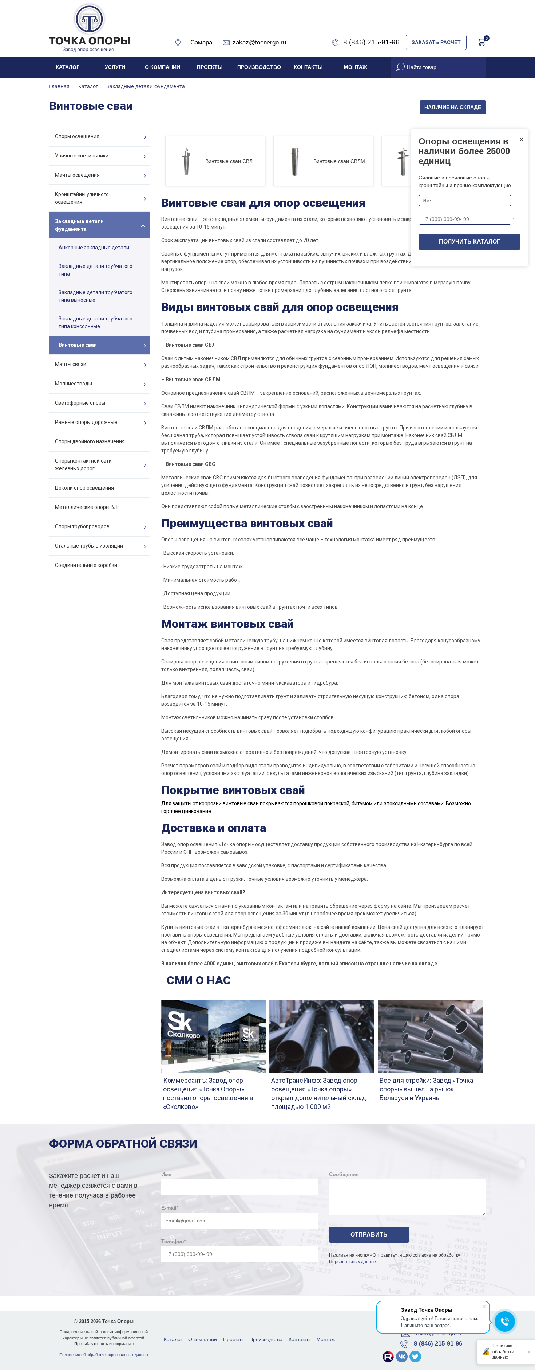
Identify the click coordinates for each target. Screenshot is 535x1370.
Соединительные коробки (86, 565)
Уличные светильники (81, 156)
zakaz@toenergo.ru (438, 1333)
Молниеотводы (73, 383)
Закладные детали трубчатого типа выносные (95, 296)
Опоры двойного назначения (90, 441)
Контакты (308, 67)
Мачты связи (70, 364)
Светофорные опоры (80, 403)
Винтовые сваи (78, 345)
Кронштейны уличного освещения (82, 198)
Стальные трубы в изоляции (89, 546)
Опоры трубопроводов (82, 526)
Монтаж (355, 67)
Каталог (67, 67)
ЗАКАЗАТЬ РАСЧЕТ (436, 42)
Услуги (115, 67)
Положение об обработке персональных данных (103, 1355)
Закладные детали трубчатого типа (95, 270)
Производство (259, 67)
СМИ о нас (199, 980)
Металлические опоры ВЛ (86, 507)
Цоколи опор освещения (84, 488)
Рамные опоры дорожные (86, 422)
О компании (162, 67)
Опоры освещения (77, 136)
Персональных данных (353, 1261)
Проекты (210, 67)
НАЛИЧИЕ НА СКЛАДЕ (452, 107)
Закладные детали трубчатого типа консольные (95, 322)
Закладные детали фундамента (79, 225)
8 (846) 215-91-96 (438, 1343)
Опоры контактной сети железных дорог (83, 464)
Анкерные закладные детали (94, 247)
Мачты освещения (77, 175)
